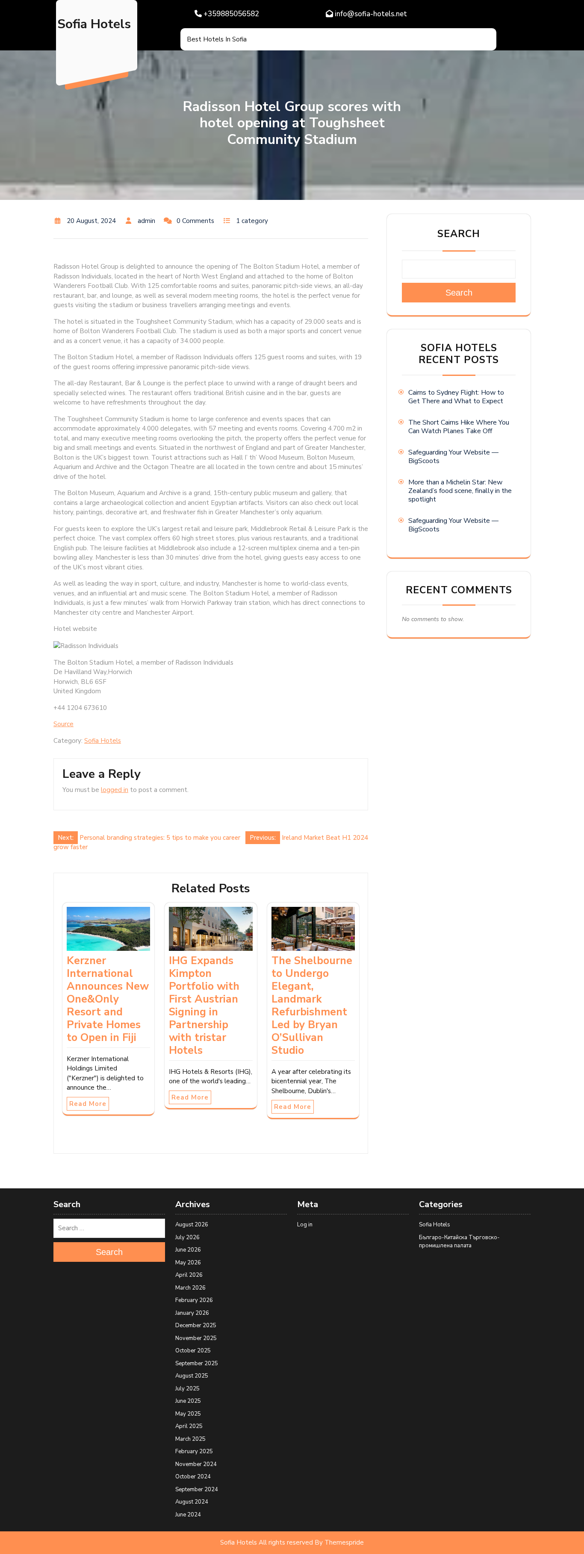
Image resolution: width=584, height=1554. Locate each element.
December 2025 (195, 1325)
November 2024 (196, 1464)
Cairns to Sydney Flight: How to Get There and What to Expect (456, 397)
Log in (305, 1225)
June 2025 (188, 1401)
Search (458, 233)
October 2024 (193, 1477)
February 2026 (194, 1300)
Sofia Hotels (94, 24)
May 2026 (188, 1263)
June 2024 (188, 1515)
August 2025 (191, 1376)
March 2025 (190, 1439)
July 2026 (187, 1237)
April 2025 (189, 1426)
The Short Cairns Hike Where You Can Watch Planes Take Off (458, 427)
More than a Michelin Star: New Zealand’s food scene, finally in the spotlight (460, 491)
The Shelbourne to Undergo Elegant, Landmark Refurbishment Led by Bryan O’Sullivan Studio (311, 1005)
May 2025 (188, 1414)
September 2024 (196, 1489)
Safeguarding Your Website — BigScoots (453, 457)
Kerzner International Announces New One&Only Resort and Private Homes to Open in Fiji (108, 999)
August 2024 (191, 1502)
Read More (87, 1104)
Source (63, 724)
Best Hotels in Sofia (217, 39)
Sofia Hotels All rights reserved (266, 1542)
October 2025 (193, 1351)
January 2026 (192, 1313)
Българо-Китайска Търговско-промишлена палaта (459, 1242)
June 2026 (188, 1250)
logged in (114, 790)
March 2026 (190, 1288)
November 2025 (196, 1338)
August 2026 (191, 1225)
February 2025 (194, 1451)
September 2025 (196, 1363)
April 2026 (189, 1275)
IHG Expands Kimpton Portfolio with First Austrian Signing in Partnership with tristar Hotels (204, 1005)
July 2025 (187, 1389)
